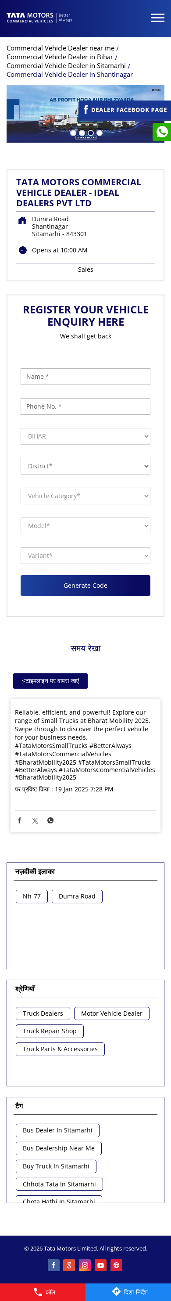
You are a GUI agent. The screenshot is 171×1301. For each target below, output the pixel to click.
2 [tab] (81, 132)
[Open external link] (124, 117)
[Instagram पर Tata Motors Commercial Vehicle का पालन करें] (85, 1265)
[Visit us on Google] (69, 1265)
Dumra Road (77, 896)
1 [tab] (72, 132)
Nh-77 (32, 896)
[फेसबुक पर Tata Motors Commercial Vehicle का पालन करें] (54, 1265)
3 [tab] (90, 132)
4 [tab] (98, 132)
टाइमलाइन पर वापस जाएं (50, 680)
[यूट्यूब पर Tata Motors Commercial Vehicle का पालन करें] (101, 1265)
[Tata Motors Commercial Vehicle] (39, 18)
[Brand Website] (117, 1265)
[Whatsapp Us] (162, 132)
